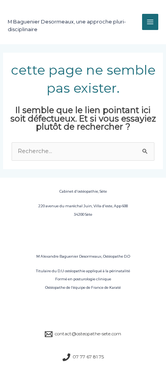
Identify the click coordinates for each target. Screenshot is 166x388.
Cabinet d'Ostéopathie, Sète (55, 14)
